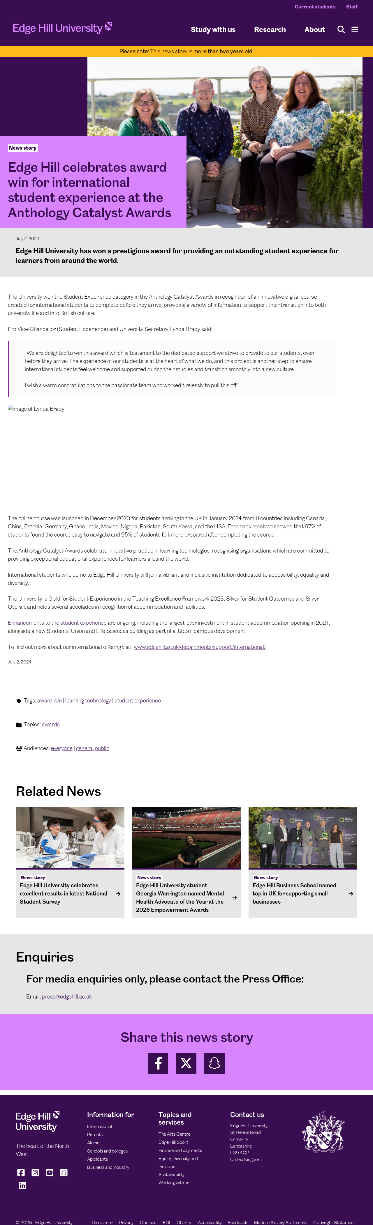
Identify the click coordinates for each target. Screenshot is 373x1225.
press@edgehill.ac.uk (67, 996)
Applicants (97, 1159)
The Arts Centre (174, 1134)
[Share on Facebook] (158, 1063)
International (99, 1126)
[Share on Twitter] (186, 1063)
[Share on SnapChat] (214, 1063)
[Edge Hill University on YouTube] (49, 1176)
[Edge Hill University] (37, 1130)
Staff (351, 7)
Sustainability (171, 1174)
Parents (95, 1134)
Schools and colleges (107, 1151)
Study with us (213, 29)
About (315, 29)
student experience (138, 700)
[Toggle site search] (341, 29)
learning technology (88, 700)
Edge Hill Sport (173, 1142)
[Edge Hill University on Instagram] (35, 1176)
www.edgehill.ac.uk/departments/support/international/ (200, 647)
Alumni (93, 1143)
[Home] (62, 30)
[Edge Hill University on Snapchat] (64, 1176)
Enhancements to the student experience (58, 622)
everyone (62, 748)
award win (49, 700)
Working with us (174, 1182)
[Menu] (355, 29)
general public (92, 748)
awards (51, 724)
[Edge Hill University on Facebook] (22, 1176)
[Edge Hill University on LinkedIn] (22, 1189)
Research (270, 29)
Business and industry (108, 1167)
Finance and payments (180, 1150)
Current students (315, 7)
